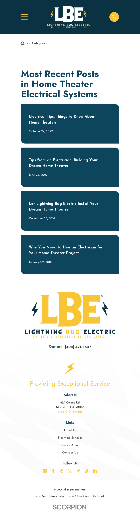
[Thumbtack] (78, 471)
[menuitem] (41, 496)
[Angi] (87, 471)
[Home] (68, 17)
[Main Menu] (24, 17)
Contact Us (70, 452)
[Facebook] (53, 471)
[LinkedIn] (95, 471)
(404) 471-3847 (78, 346)
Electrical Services (70, 437)
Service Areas (70, 445)
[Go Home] (22, 43)
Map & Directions (70, 411)
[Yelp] (62, 471)
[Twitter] (70, 471)
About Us (70, 430)
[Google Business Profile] (45, 471)
